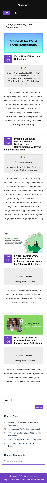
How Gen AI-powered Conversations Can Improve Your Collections (28, 340)
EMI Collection (33, 81)
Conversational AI (14, 78)
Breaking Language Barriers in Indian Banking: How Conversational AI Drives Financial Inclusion (22, 144)
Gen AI (24, 84)
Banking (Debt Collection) (29, 73)
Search (8, 400)
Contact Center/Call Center (24, 76)
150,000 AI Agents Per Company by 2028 (24, 439)
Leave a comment (25, 162)
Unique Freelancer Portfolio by (23, 480)
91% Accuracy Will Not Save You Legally (24, 429)
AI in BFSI (13, 73)
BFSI (22, 170)
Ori (25, 68)
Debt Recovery (19, 81)
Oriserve (23, 5)
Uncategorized (31, 170)
